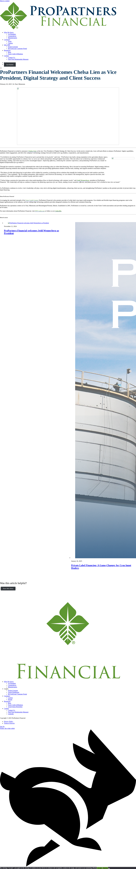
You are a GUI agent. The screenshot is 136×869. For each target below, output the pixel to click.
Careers (10, 43)
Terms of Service (9, 723)
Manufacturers (12, 38)
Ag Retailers (12, 34)
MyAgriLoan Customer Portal (17, 48)
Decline (105, 868)
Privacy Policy (8, 721)
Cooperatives (12, 36)
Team (9, 41)
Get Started (9, 64)
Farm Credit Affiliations (15, 54)
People (10, 699)
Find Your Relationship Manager (18, 59)
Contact (6, 56)
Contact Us (11, 57)
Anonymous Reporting (15, 707)
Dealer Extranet (13, 47)
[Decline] (109, 868)
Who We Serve (9, 32)
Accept (99, 868)
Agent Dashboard (13, 692)
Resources (7, 50)
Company (7, 39)
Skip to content (4, 1)
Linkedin (11, 714)
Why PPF (7, 45)
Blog (9, 52)
